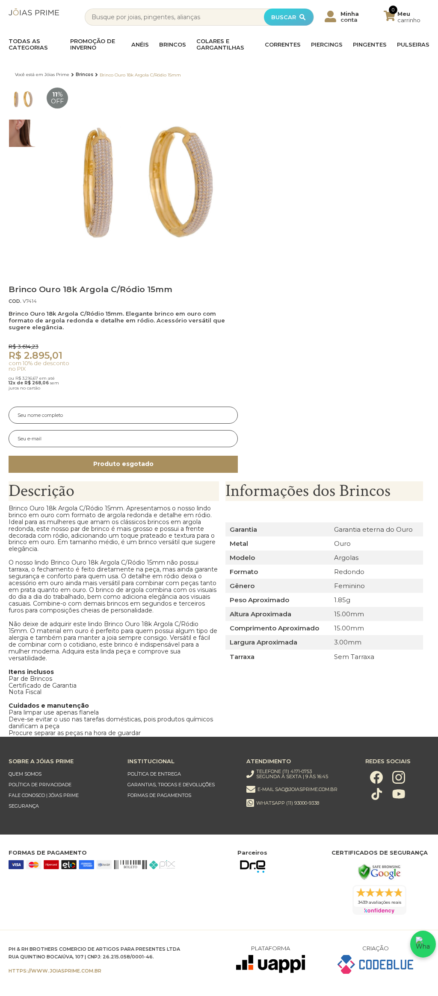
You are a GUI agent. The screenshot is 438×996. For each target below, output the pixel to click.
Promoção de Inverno (92, 44)
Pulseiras (413, 44)
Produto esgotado (123, 464)
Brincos (172, 44)
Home (42, 75)
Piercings (327, 44)
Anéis (140, 44)
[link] (62, 774)
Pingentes (370, 44)
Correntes (283, 44)
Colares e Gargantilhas (220, 44)
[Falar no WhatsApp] (423, 944)
